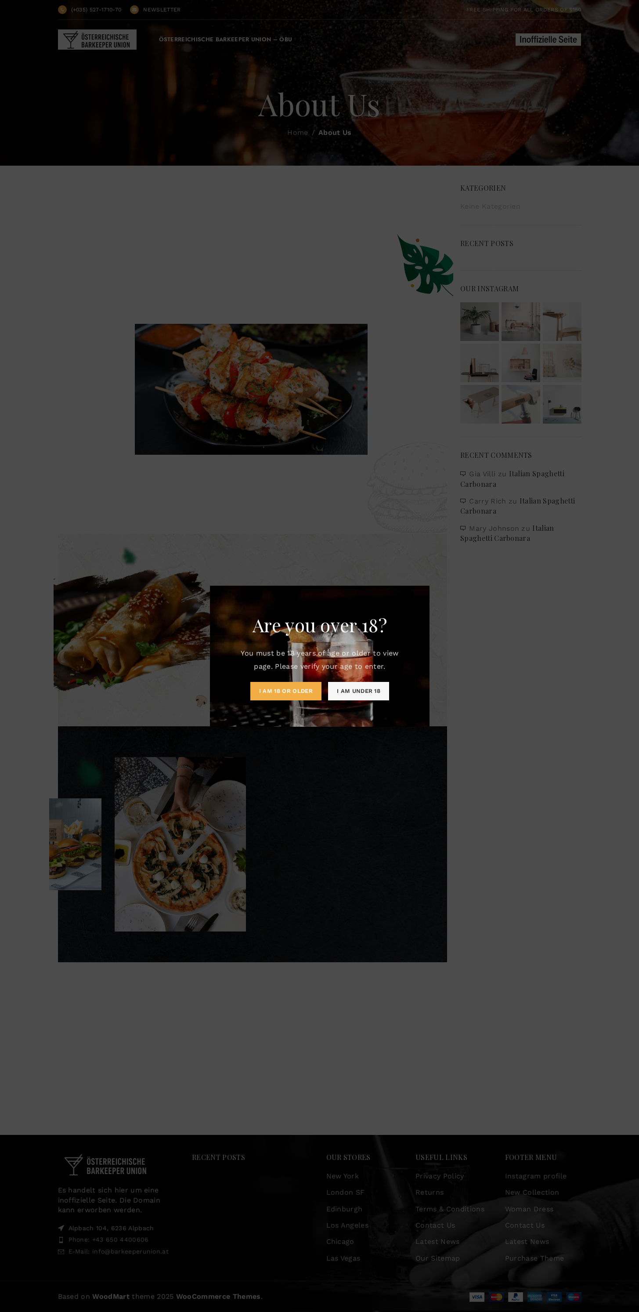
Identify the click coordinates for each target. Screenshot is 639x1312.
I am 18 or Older (285, 691)
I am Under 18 (358, 691)
